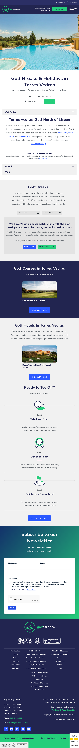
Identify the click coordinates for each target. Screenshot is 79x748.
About (8, 166)
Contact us (58, 9)
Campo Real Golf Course (33, 300)
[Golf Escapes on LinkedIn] (6, 729)
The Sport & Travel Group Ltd (63, 710)
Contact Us (29, 247)
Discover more (39, 310)
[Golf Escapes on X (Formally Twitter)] (17, 729)
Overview (10, 111)
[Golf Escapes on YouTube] (29, 729)
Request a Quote (39, 518)
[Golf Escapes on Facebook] (23, 729)
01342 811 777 (45, 10)
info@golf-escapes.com (18, 723)
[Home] (13, 90)
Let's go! (50, 101)
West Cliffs (62, 133)
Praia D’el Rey (24, 136)
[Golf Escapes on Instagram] (11, 729)
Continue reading (38, 143)
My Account (73, 2)
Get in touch (43, 158)
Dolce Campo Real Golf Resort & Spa (36, 366)
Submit (12, 607)
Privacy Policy (31, 590)
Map (7, 172)
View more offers (47, 247)
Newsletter (61, 2)
